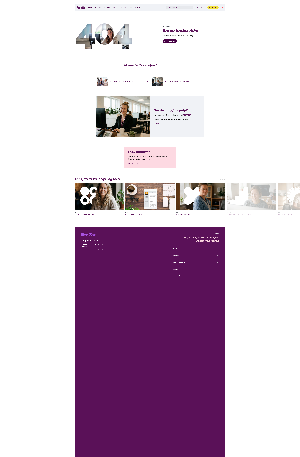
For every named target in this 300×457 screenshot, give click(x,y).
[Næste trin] (224, 180)
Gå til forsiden (169, 41)
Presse (175, 269)
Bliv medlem (213, 7)
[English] (222, 7)
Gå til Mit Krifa (133, 163)
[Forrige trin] (221, 180)
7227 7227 (95, 240)
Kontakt (176, 256)
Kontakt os (157, 124)
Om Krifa (176, 249)
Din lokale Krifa (179, 262)
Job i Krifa (177, 276)
